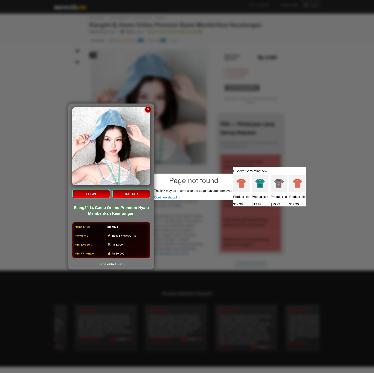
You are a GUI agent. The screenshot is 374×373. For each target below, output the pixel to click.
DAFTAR (131, 194)
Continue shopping (167, 197)
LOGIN (91, 194)
